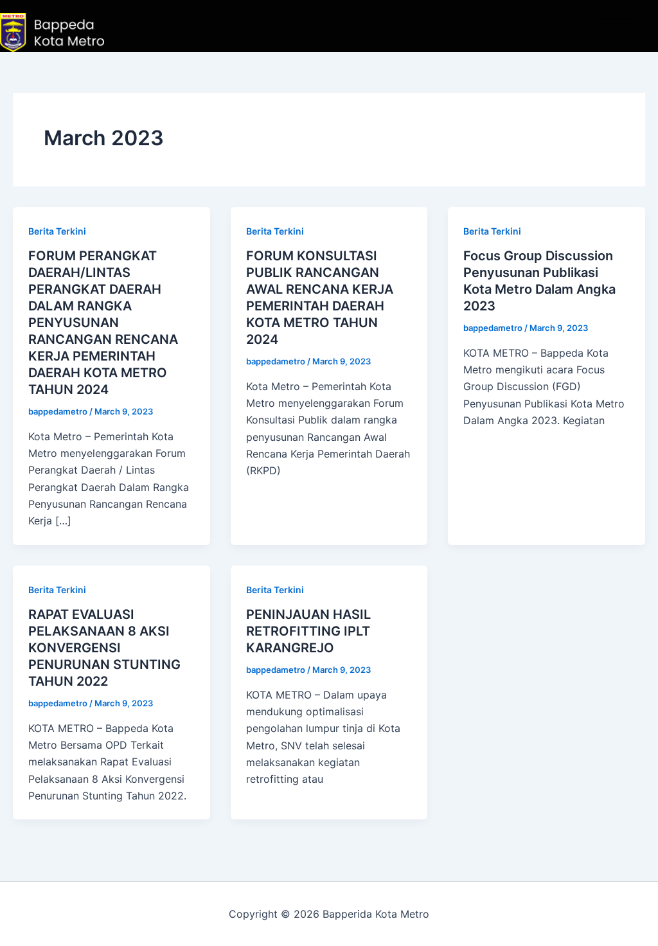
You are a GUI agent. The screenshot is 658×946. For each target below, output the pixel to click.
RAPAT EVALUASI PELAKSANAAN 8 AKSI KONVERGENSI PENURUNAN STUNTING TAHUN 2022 (104, 648)
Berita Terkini (57, 231)
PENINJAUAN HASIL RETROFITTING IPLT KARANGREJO (308, 631)
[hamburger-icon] (615, 9)
